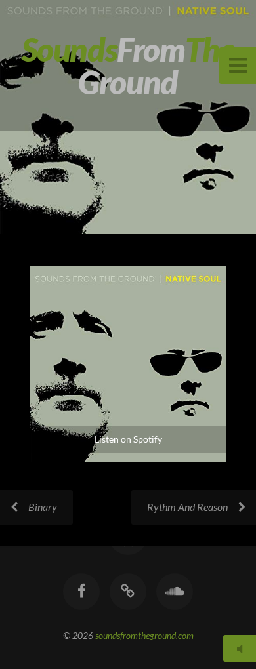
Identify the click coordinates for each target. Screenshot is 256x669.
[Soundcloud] (174, 591)
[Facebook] (81, 591)
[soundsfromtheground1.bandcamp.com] (128, 591)
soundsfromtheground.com (144, 635)
